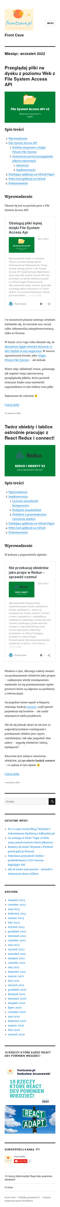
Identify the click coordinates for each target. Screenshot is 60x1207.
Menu (50, 23)
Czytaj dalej (12, 404)
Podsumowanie (18, 183)
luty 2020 (14, 1029)
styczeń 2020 (16, 1034)
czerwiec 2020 (17, 1012)
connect (31, 706)
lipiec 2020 (15, 1007)
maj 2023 (14, 909)
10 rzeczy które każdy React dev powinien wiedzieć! (28, 1177)
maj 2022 (14, 944)
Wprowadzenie (17, 138)
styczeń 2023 (16, 927)
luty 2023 (14, 922)
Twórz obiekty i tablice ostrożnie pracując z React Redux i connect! (30, 432)
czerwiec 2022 (17, 940)
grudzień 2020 (17, 989)
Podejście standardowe (26, 510)
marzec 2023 (16, 918)
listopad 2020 (16, 994)
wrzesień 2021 (17, 953)
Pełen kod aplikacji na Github (27, 178)
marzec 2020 (16, 1025)
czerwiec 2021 (16, 962)
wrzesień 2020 (17, 998)
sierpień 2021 (16, 958)
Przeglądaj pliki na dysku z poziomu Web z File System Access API (30, 76)
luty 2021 (13, 980)
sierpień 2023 (16, 900)
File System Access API (22, 143)
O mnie (9, 1187)
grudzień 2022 (17, 931)
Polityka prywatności (29, 1197)
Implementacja (25, 169)
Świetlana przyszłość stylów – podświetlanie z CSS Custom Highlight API (27, 860)
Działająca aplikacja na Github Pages (31, 174)
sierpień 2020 (16, 1003)
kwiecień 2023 (17, 913)
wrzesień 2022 (17, 935)
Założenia (22, 165)
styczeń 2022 (16, 949)
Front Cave (14, 35)
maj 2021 (13, 967)
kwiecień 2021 (17, 971)
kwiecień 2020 (17, 1021)
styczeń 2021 (16, 985)
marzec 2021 (16, 976)
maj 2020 (14, 1016)
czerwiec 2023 (17, 904)
